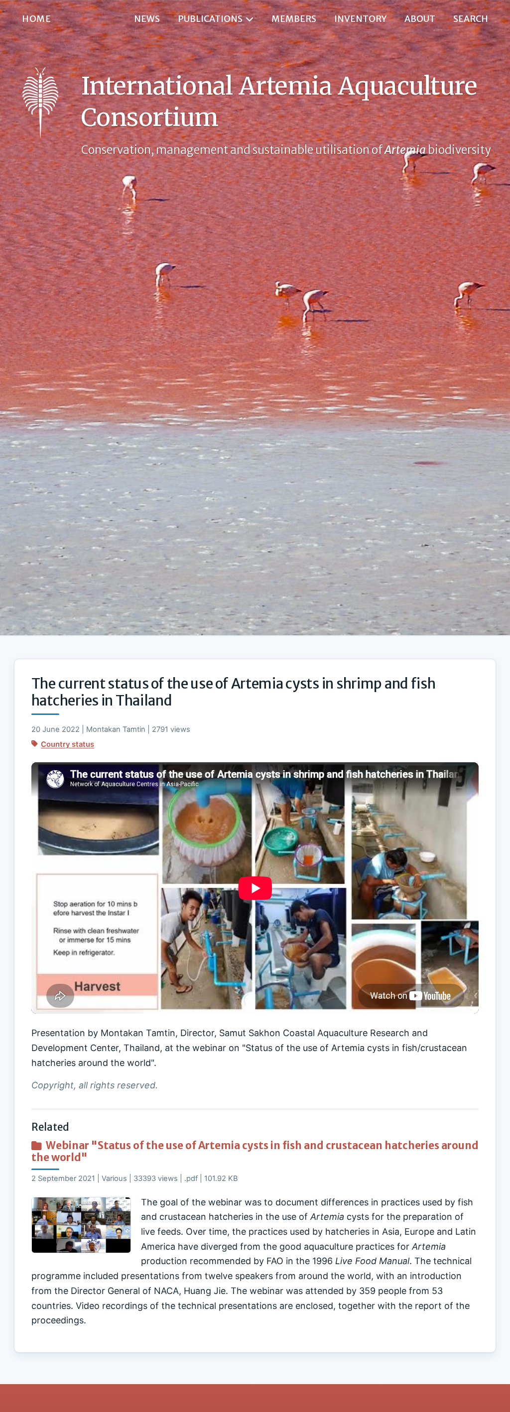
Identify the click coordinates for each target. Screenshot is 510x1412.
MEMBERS (293, 18)
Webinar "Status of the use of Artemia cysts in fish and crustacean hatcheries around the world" (255, 1152)
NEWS (147, 18)
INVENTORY (360, 18)
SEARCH (470, 18)
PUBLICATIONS (210, 18)
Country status (67, 744)
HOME (36, 18)
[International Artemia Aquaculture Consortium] (40, 103)
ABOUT (419, 18)
